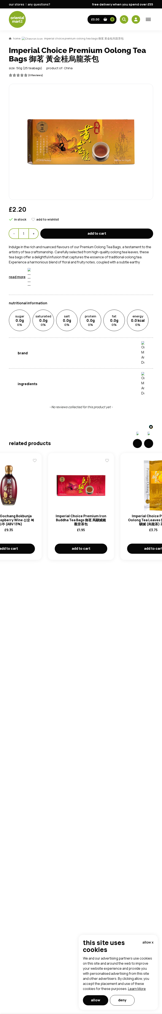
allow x (148, 942)
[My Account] (136, 19)
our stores (16, 4)
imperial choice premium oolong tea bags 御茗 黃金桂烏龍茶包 (84, 38)
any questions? (39, 4)
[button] (102, 19)
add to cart (97, 233)
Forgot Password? (133, 345)
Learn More (137, 988)
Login (134, 329)
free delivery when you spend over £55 (122, 4)
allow (95, 1000)
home (16, 38)
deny (122, 1000)
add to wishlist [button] (47, 219)
